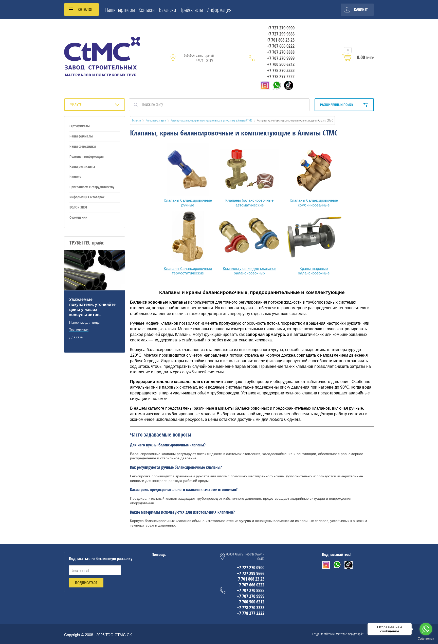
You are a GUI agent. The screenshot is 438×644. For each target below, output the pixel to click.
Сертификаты (79, 126)
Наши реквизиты (82, 166)
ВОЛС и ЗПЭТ (78, 207)
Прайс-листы (191, 9)
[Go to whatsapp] (425, 629)
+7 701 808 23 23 (280, 40)
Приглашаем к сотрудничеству (91, 186)
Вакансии (167, 9)
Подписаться (86, 582)
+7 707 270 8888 (281, 52)
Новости (75, 176)
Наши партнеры (120, 9)
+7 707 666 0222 (281, 46)
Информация (219, 9)
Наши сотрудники (82, 146)
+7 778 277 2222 (281, 76)
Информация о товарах (86, 197)
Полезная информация (86, 156)
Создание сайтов (322, 634)
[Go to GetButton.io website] (426, 638)
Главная (136, 120)
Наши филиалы (81, 136)
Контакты (147, 9)
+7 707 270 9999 (281, 58)
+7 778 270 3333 (281, 70)
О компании (78, 217)
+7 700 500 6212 (281, 64)
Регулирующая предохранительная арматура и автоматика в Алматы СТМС (211, 120)
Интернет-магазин (155, 120)
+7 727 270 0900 (281, 28)
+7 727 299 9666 (281, 34)
